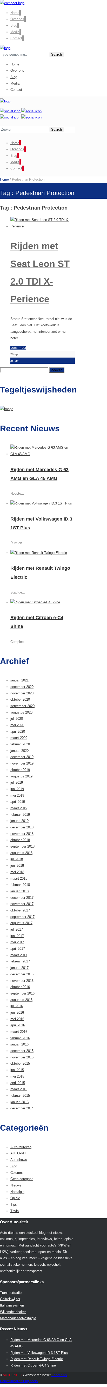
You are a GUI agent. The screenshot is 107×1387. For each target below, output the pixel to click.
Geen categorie (21, 1179)
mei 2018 (17, 872)
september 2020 (22, 706)
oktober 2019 (20, 770)
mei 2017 (17, 942)
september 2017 (22, 917)
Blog (13, 25)
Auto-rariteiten (20, 1147)
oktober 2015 (20, 1063)
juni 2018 (17, 865)
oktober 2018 (20, 840)
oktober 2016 (20, 987)
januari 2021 (19, 680)
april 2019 (17, 802)
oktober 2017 (20, 910)
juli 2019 (16, 782)
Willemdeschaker (13, 1312)
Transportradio (11, 1293)
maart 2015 (18, 1089)
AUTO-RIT (18, 1153)
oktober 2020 (20, 699)
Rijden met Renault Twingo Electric (36, 1359)
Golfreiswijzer (10, 1299)
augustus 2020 (21, 712)
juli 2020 (16, 719)
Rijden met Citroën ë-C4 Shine (33, 1365)
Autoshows (18, 1160)
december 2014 (22, 1108)
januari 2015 (19, 1102)
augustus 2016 (21, 1000)
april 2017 (17, 949)
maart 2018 (18, 878)
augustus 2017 (21, 923)
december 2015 (22, 1051)
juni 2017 (17, 936)
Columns (17, 1173)
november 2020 (22, 693)
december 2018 (22, 827)
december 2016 (22, 974)
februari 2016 (20, 1038)
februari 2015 (20, 1095)
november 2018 (22, 834)
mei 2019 (17, 795)
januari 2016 (19, 1044)
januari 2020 (19, 751)
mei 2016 (17, 1019)
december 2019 (22, 757)
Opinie (15, 1198)
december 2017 (22, 898)
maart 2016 (18, 1032)
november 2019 (22, 763)
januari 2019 (19, 821)
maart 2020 (18, 738)
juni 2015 (17, 1070)
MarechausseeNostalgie (18, 1318)
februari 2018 (20, 885)
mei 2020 (17, 725)
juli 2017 (16, 929)
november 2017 (22, 904)
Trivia (14, 1211)
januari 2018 (19, 891)
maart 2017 (18, 955)
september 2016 (22, 993)
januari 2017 (19, 968)
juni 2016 (17, 1012)
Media (14, 32)
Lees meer (18, 348)
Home (14, 13)
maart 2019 (18, 808)
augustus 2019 (21, 776)
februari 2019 (20, 815)
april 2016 (17, 1025)
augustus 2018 (21, 853)
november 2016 (22, 981)
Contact (16, 38)
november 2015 (22, 1057)
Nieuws (15, 1185)
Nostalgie (17, 1192)
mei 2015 (17, 1076)
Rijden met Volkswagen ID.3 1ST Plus (39, 1353)
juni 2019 (17, 789)
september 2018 (22, 846)
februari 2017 (20, 961)
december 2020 (22, 687)
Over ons (17, 19)
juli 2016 (16, 1006)
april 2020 (17, 731)
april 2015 (17, 1083)
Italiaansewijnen (12, 1305)
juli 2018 (16, 859)
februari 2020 (20, 744)
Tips (13, 1204)
